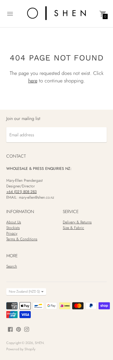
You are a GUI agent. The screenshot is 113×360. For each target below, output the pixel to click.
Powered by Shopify (20, 349)
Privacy (11, 233)
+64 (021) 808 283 (21, 192)
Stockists (13, 228)
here (32, 80)
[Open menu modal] (10, 14)
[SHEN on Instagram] (26, 329)
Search (11, 266)
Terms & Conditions (21, 239)
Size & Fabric (73, 228)
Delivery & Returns (77, 222)
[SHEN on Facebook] (10, 329)
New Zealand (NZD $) (24, 291)
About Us (13, 222)
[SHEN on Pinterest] (18, 329)
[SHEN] (56, 13)
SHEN (39, 342)
